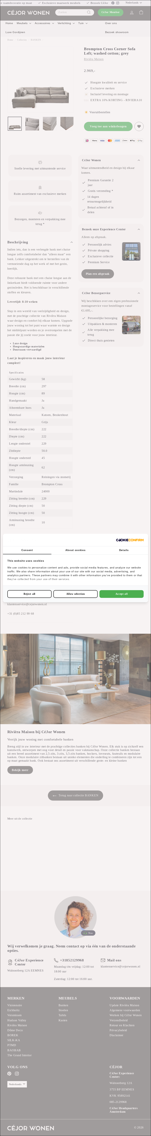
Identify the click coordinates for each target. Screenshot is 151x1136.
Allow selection (75, 594)
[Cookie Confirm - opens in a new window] (130, 540)
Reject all (29, 594)
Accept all (121, 594)
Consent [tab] (27, 550)
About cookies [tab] (75, 550)
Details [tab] (124, 550)
